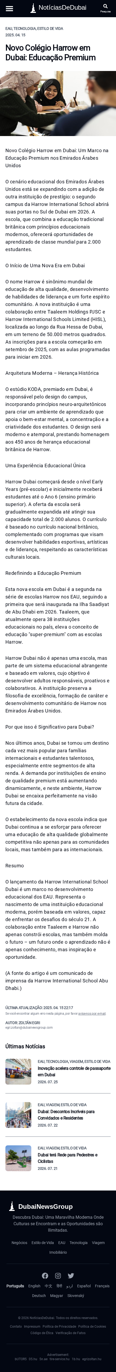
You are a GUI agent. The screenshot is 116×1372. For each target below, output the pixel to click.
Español (84, 1286)
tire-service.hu (60, 1359)
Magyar (56, 1295)
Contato (16, 1326)
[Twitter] (71, 1276)
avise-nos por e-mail (91, 1013)
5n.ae (43, 1359)
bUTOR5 (21, 1359)
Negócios (19, 1243)
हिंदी (59, 1286)
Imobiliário (58, 1252)
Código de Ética (41, 1333)
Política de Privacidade (59, 1326)
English (34, 1286)
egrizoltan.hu (91, 1359)
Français (102, 1286)
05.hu (33, 1359)
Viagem (98, 1243)
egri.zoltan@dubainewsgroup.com (29, 1027)
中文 (48, 1286)
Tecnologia (79, 1243)
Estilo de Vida (43, 1243)
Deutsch (39, 1295)
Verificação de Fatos (71, 1333)
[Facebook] (45, 1276)
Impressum (32, 1326)
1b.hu (76, 1359)
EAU (61, 1243)
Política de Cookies (92, 1326)
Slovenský (75, 1295)
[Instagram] (58, 1276)
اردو (69, 1286)
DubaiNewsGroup (45, 1206)
